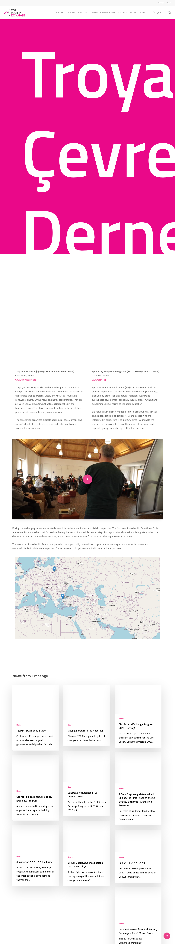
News (18, 724)
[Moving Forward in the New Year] (86, 715)
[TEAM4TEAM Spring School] (35, 718)
